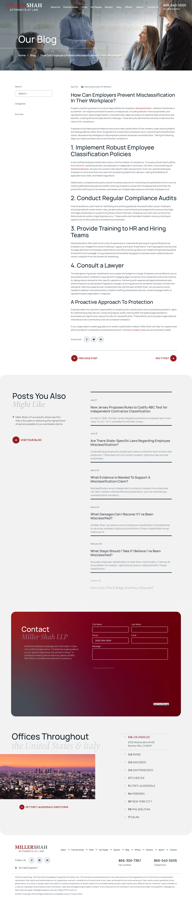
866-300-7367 (130, 860)
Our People (96, 7)
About (63, 850)
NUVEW (18, 894)
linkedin (47, 860)
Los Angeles (139, 737)
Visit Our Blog (31, 440)
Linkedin (100, 339)
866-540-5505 (174, 5)
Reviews (149, 850)
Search (139, 7)
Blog (119, 7)
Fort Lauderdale (141, 786)
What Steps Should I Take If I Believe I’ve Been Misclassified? (126, 553)
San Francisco (140, 770)
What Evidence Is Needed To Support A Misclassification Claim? (120, 479)
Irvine (134, 754)
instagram (39, 860)
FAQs (84, 7)
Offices (128, 7)
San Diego (137, 762)
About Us (55, 7)
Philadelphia (139, 809)
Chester (136, 778)
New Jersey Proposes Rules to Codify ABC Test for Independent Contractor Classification (129, 409)
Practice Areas (70, 7)
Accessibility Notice (61, 894)
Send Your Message (161, 704)
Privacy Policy (76, 894)
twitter (93, 339)
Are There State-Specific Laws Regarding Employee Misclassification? (130, 442)
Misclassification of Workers (98, 86)
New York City (140, 801)
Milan (133, 817)
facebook (86, 339)
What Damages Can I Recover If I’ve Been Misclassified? (122, 516)
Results (109, 7)
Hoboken (136, 793)
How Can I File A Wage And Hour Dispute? (122, 587)
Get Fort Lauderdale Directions (46, 807)
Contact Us (153, 7)
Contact (173, 850)
